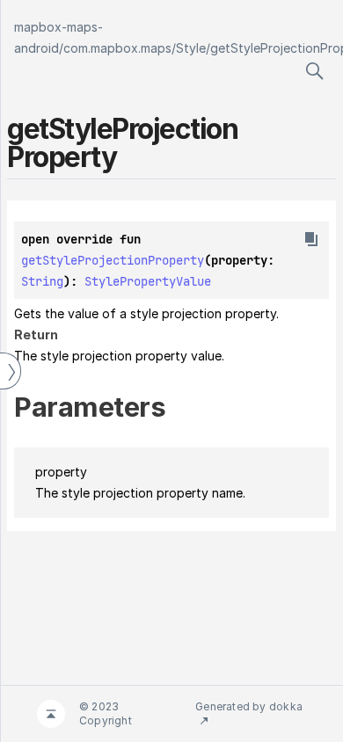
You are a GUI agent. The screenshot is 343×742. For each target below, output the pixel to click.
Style (191, 47)
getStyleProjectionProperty (112, 260)
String (42, 281)
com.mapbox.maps (117, 47)
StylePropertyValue (147, 281)
